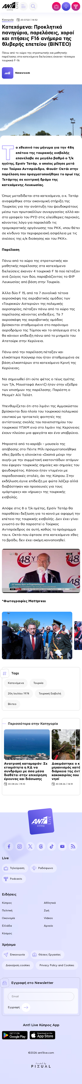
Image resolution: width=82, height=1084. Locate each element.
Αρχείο (48, 926)
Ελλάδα (7, 926)
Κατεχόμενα (16, 683)
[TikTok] (51, 846)
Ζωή (46, 910)
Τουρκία (38, 683)
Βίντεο (12, 704)
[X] (30, 846)
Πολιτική (7, 910)
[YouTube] (62, 846)
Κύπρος (7, 903)
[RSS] (73, 846)
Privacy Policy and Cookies (56, 965)
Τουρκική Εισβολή (50, 693)
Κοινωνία (8, 20)
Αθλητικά (50, 903)
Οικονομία (8, 918)
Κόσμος (7, 933)
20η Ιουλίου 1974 (18, 693)
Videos (48, 918)
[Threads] (41, 846)
